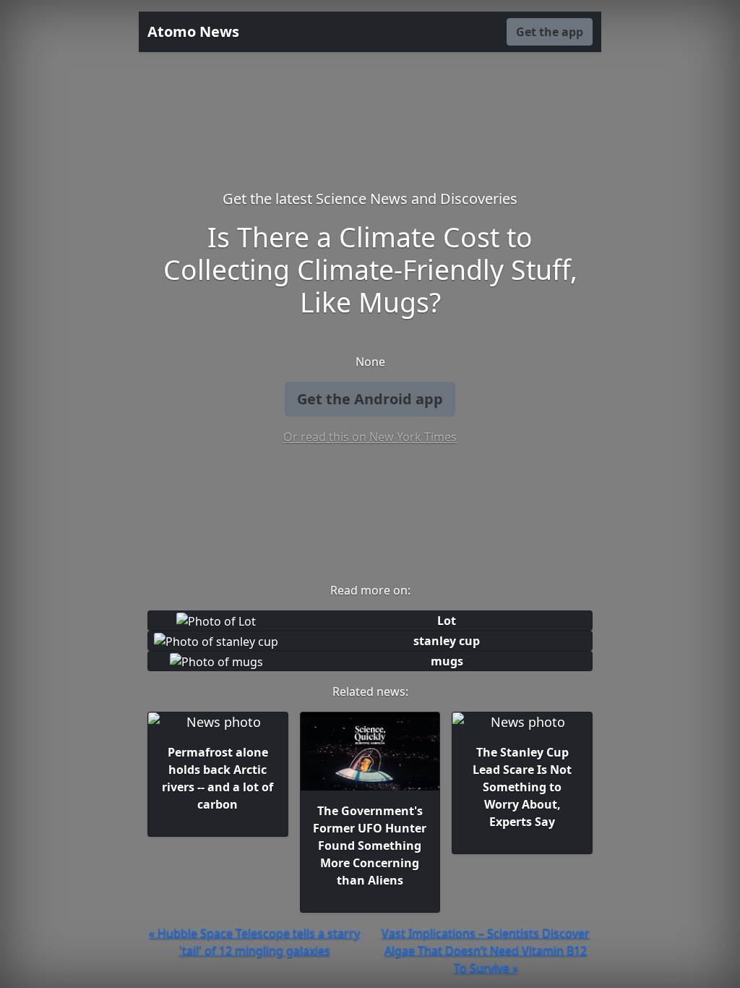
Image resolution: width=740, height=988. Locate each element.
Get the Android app (370, 399)
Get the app (549, 32)
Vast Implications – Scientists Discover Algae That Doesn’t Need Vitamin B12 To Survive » (486, 950)
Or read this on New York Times (370, 437)
